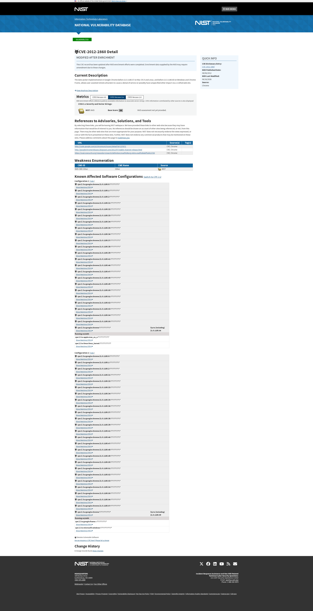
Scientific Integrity (178, 594)
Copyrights (113, 594)
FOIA (152, 594)
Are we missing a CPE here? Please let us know (92, 540)
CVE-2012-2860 (208, 67)
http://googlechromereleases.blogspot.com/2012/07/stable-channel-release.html (108, 150)
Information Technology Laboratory (91, 19)
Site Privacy (80, 594)
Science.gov (225, 594)
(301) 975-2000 (80, 580)
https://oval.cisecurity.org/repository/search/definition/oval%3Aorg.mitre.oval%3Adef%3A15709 (115, 153)
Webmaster (79, 584)
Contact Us (88, 584)
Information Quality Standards (197, 594)
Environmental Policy (163, 594)
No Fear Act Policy (142, 594)
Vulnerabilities (82, 39)
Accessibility (90, 594)
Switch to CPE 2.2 (152, 176)
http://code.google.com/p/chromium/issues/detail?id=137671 (100, 146)
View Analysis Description (87, 90)
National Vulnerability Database (103, 25)
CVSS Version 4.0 (99, 97)
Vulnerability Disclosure (126, 594)
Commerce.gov (214, 594)
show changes (98, 551)
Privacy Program (102, 594)
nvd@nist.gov (123, 138)
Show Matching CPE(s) (84, 187)
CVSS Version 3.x (117, 97)
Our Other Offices (100, 584)
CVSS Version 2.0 (134, 97)
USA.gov (234, 594)
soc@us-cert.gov (232, 580)
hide (92, 181)
